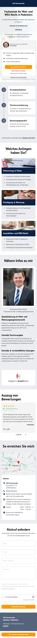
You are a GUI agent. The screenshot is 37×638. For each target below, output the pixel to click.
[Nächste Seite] (26, 434)
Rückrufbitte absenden (18, 607)
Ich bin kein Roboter (12, 597)
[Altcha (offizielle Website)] (33, 597)
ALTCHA (32, 600)
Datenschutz (14, 620)
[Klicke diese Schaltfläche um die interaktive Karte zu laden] (18, 463)
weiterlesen (30, 424)
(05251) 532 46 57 (20, 67)
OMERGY (5, 626)
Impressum (6, 620)
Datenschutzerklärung (8, 589)
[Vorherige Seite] (11, 434)
